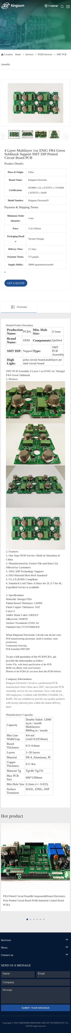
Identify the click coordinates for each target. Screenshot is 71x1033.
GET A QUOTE (16, 283)
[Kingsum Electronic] (20, 6)
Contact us (7, 955)
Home (18, 54)
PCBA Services (45, 54)
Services (29, 54)
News (4, 947)
